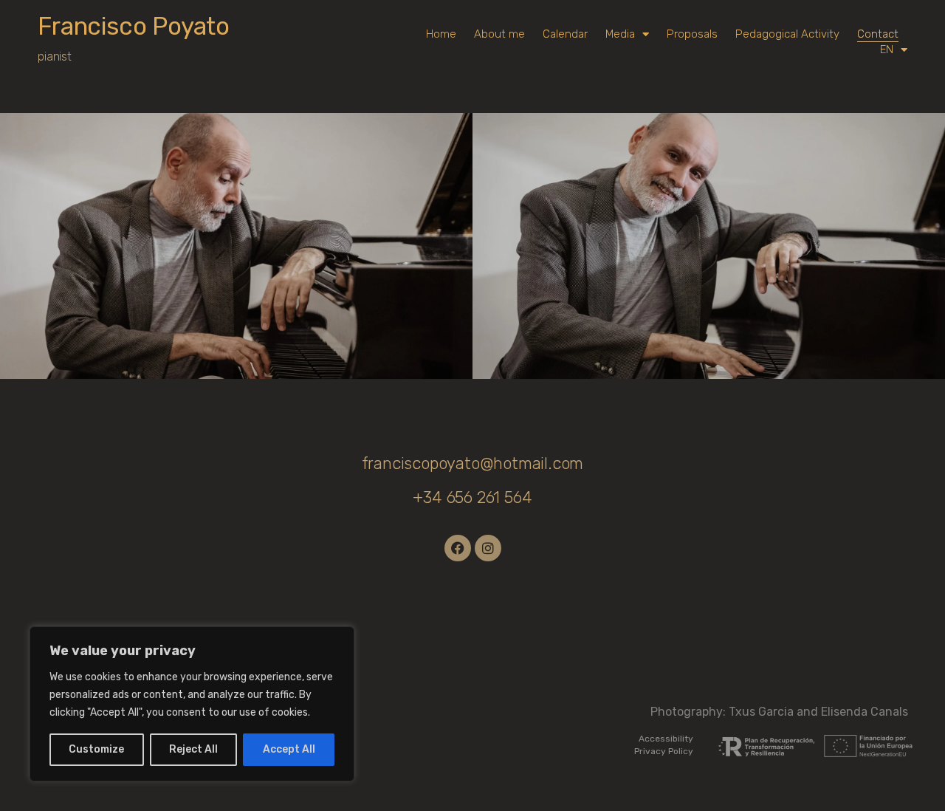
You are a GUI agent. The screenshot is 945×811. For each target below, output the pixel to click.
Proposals (692, 34)
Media (620, 34)
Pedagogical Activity (787, 34)
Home (441, 34)
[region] (192, 703)
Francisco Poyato (134, 26)
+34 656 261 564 (472, 497)
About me (499, 34)
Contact (877, 34)
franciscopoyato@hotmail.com (473, 463)
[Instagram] (488, 548)
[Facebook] (457, 548)
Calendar (565, 34)
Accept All (289, 749)
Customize (96, 749)
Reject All (193, 749)
